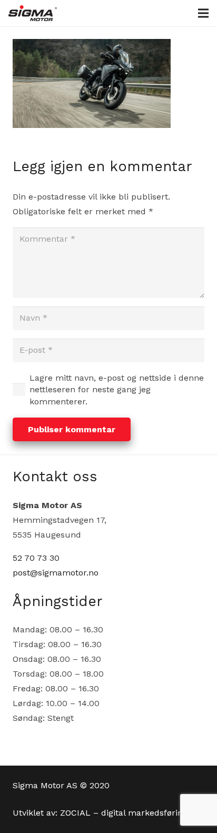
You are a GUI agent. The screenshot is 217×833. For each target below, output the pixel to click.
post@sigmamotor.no (55, 573)
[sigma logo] (32, 13)
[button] (203, 13)
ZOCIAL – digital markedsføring (124, 813)
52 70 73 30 (36, 558)
